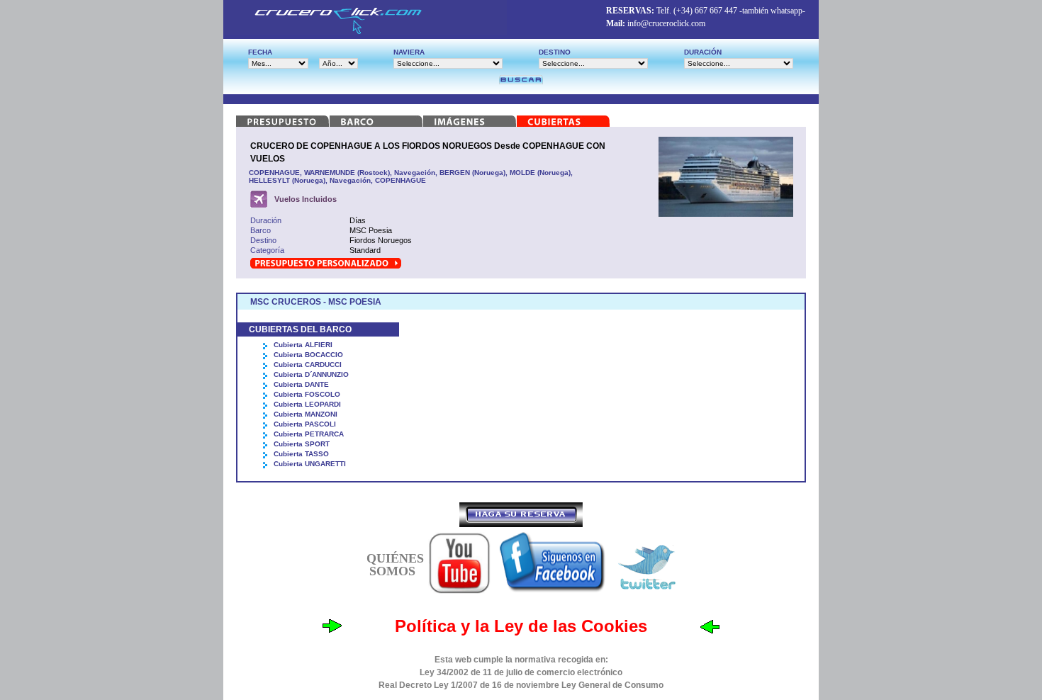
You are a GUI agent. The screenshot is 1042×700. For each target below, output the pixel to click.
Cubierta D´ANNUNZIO (311, 374)
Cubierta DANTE (301, 384)
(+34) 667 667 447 (705, 11)
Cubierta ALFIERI (303, 345)
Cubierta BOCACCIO (308, 355)
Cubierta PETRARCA (309, 434)
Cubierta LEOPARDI (307, 404)
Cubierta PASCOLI (305, 424)
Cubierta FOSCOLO (307, 394)
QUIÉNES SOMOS (395, 564)
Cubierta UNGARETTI (310, 464)
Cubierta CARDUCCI (308, 364)
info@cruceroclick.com (666, 23)
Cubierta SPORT (302, 444)
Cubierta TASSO (301, 454)
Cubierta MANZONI (305, 414)
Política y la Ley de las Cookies (521, 626)
